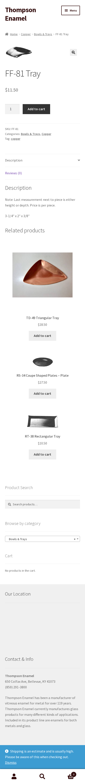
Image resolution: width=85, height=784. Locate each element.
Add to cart (36, 109)
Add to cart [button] (42, 335)
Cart (65, 773)
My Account (14, 776)
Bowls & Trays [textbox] (41, 539)
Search (42, 776)
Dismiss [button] (11, 762)
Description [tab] (13, 160)
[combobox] (42, 539)
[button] (73, 52)
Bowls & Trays (43, 34)
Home (14, 34)
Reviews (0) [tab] (13, 173)
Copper (26, 34)
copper (15, 139)
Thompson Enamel (20, 14)
